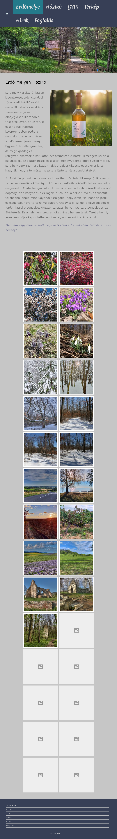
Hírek (22, 20)
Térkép (91, 6)
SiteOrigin (56, 833)
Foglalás (44, 20)
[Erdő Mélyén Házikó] (7, 13)
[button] (92, 70)
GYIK (73, 6)
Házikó (54, 6)
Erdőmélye (28, 6)
